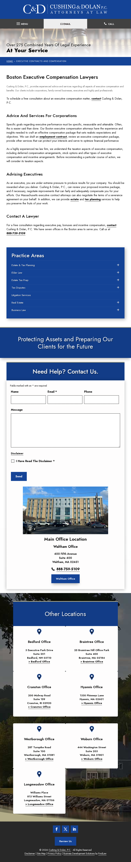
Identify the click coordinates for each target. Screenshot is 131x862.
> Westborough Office (39, 759)
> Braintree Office (92, 661)
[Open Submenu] (118, 265)
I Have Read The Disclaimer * (35, 461)
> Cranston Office (39, 707)
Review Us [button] (65, 841)
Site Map (41, 853)
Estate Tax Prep (20, 280)
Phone (88, 392)
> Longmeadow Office (39, 804)
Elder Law (17, 273)
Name (15, 392)
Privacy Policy (54, 853)
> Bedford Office (39, 661)
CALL (111, 24)
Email (52, 392)
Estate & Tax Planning (23, 265)
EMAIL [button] (67, 24)
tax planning (93, 199)
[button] (22, 23)
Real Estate (17, 303)
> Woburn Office (91, 759)
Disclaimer (17, 453)
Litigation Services (21, 295)
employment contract (53, 137)
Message (17, 410)
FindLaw (102, 853)
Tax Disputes (18, 288)
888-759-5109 (15, 233)
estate (74, 199)
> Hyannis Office (91, 703)
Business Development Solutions (79, 853)
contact (96, 99)
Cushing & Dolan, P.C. (60, 850)
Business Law (19, 310)
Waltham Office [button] (65, 579)
